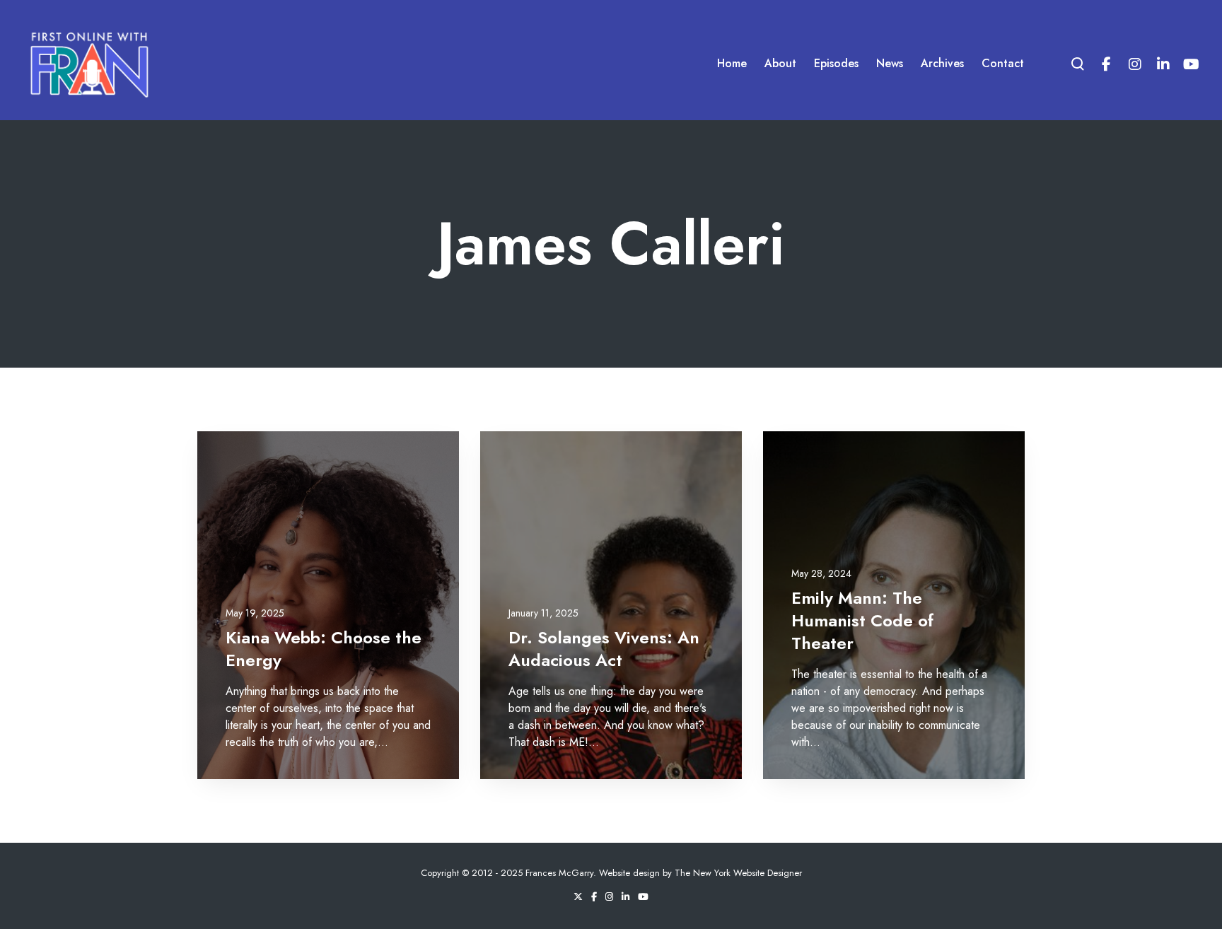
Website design (629, 873)
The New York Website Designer (738, 873)
